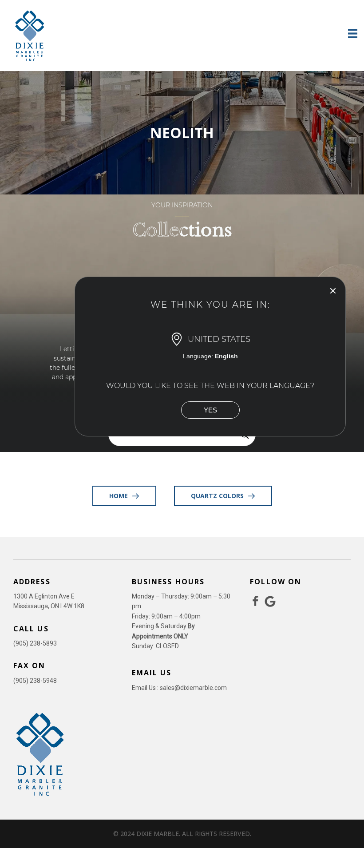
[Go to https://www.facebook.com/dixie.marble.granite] (255, 602)
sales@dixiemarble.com (193, 687)
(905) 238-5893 (35, 643)
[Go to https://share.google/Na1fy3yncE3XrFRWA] (270, 602)
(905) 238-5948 (35, 680)
